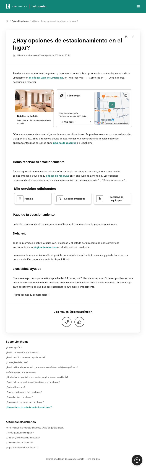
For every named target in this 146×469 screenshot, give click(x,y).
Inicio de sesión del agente (71, 459)
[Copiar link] (133, 37)
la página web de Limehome (46, 77)
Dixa (97, 459)
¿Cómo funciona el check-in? (19, 442)
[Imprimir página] (126, 37)
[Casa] (16, 6)
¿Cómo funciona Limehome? (19, 397)
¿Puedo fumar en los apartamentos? (23, 352)
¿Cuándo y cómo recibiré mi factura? (23, 437)
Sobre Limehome (20, 21)
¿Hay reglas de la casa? (17, 362)
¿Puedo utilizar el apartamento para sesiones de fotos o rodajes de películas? (42, 367)
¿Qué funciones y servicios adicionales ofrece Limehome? (33, 382)
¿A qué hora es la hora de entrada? (22, 447)
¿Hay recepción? (14, 347)
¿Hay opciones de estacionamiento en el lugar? (55, 21)
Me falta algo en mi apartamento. (21, 372)
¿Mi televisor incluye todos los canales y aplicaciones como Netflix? (37, 377)
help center (39, 6)
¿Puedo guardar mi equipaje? (20, 433)
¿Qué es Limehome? (15, 387)
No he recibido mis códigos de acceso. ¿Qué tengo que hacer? (35, 428)
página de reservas (64, 142)
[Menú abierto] (138, 6)
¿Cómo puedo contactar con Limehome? (25, 402)
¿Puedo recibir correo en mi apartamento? (25, 357)
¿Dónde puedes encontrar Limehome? (24, 392)
